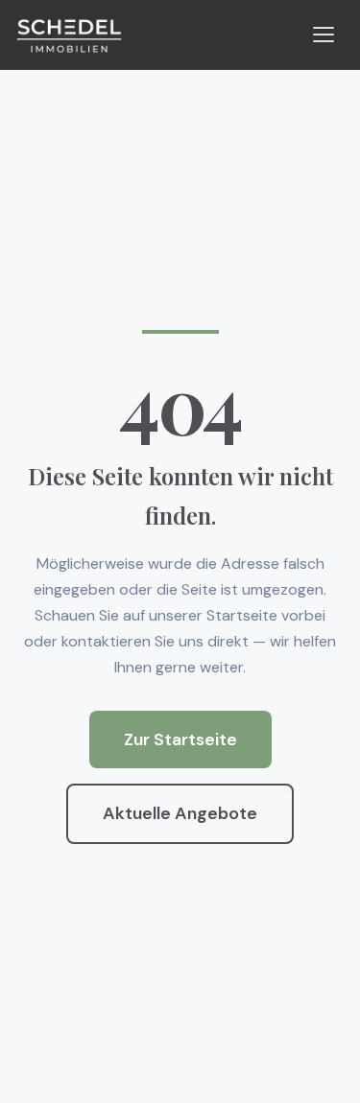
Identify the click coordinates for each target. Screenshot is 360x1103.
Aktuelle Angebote (180, 813)
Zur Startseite (180, 739)
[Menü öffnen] (323, 34)
